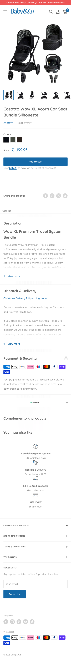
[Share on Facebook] (45, 195)
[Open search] (51, 12)
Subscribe (15, 594)
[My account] (57, 12)
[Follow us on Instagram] (12, 621)
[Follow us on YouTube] (25, 621)
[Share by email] (65, 195)
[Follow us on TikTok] (32, 621)
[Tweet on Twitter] (58, 195)
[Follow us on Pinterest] (19, 621)
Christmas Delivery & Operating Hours (25, 298)
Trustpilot (5, 210)
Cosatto (8, 123)
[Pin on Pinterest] (52, 195)
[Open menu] (5, 12)
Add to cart (35, 161)
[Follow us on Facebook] (5, 621)
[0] (65, 12)
